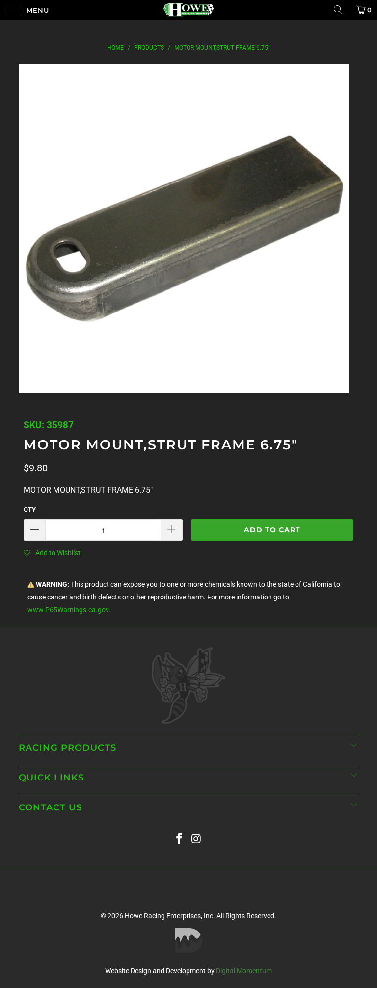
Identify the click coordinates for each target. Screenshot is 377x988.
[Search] (341, 9)
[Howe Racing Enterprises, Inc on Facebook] (179, 839)
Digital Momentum (244, 971)
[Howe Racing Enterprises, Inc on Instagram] (196, 839)
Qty (30, 509)
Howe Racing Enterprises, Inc (169, 916)
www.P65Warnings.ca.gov (67, 610)
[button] (52, 553)
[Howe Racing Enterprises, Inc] (188, 10)
